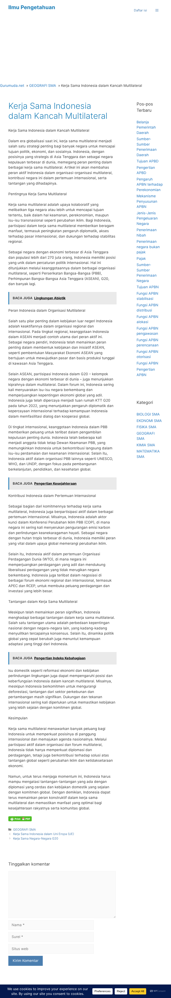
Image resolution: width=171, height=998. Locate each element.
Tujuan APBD (147, 161)
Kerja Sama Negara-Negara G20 (35, 838)
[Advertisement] (85, 52)
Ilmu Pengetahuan (31, 7)
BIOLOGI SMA (148, 414)
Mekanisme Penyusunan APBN (147, 201)
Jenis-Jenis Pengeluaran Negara (147, 218)
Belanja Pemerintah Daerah (146, 127)
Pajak (141, 258)
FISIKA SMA (146, 427)
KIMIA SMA (146, 445)
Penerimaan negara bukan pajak (148, 246)
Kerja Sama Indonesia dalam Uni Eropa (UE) (43, 834)
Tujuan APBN (148, 287)
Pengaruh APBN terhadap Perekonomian (150, 184)
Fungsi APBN (147, 363)
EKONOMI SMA (149, 421)
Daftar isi (140, 10)
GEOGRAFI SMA (24, 829)
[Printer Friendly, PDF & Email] (20, 818)
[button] (157, 10)
